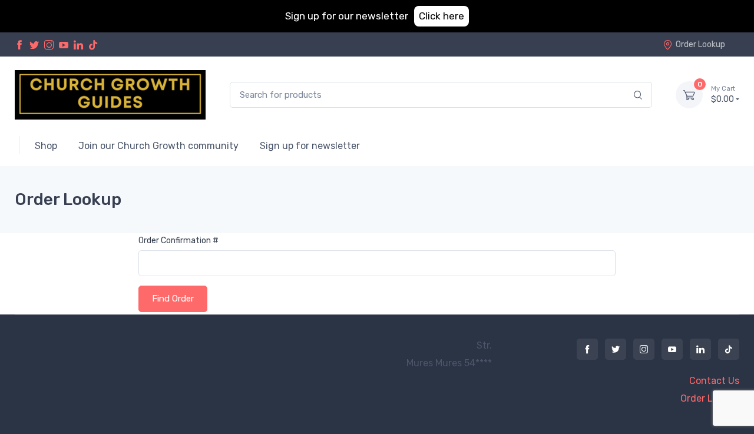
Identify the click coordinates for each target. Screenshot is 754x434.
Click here (441, 16)
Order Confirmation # (178, 241)
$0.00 (723, 94)
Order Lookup (700, 44)
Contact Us (714, 380)
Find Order (173, 298)
